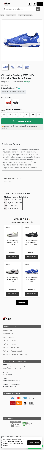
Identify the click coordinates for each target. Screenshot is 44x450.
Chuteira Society (11, 15)
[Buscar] (38, 9)
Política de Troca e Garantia (13, 351)
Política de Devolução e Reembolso (15, 354)
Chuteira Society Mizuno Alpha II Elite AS (12, 243)
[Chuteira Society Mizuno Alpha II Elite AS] (12, 234)
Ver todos (22, 303)
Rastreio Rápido (8, 337)
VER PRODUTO (12, 257)
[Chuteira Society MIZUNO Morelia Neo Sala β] (8, 102)
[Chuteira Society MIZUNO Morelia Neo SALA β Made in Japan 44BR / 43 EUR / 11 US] (31, 234)
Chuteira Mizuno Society (25, 15)
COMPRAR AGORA (23, 121)
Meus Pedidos (8, 334)
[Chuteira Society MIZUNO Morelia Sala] (12, 271)
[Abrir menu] (40, 4)
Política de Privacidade (11, 348)
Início (2, 15)
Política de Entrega (9, 344)
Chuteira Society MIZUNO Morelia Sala (12, 280)
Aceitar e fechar (34, 442)
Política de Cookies (9, 341)
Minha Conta (7, 330)
